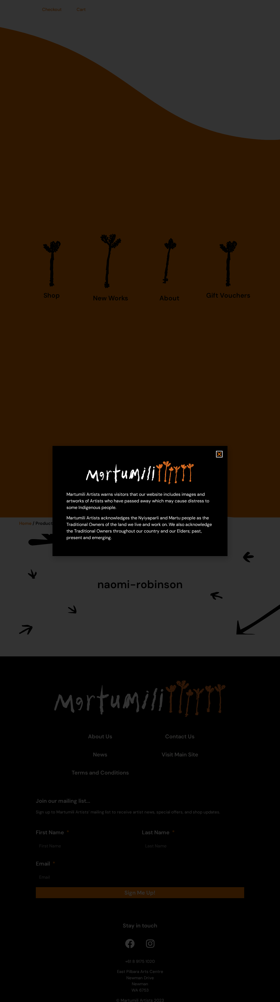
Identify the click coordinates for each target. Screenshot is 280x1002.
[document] (140, 501)
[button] (219, 454)
